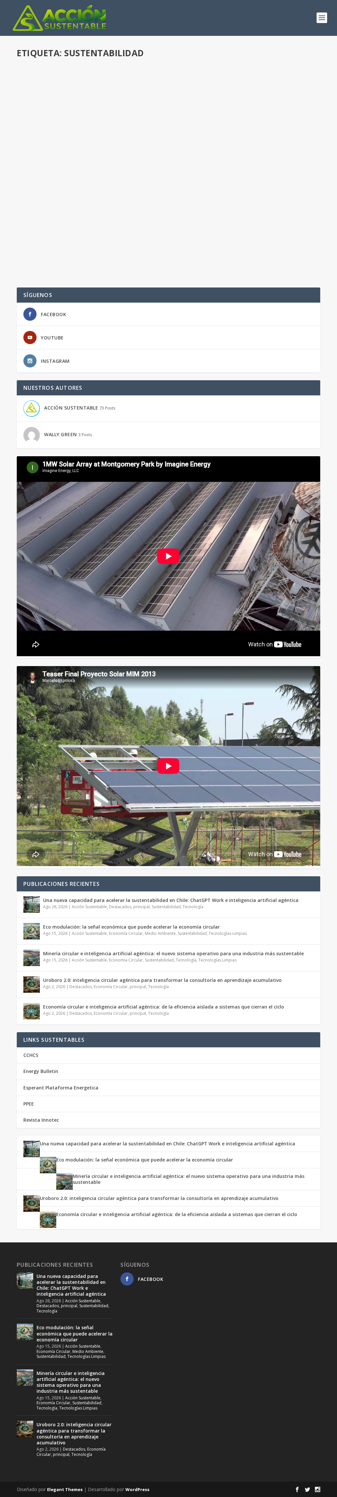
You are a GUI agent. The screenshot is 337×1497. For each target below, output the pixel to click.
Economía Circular (126, 933)
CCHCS (30, 1055)
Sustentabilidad (166, 907)
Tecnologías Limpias (228, 933)
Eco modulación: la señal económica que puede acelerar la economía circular (131, 927)
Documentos (111, 225)
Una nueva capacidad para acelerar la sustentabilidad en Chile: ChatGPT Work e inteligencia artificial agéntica (170, 900)
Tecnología (193, 907)
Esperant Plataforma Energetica (60, 1088)
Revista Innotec (41, 1120)
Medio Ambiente (160, 933)
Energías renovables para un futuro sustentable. (100, 147)
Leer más (38, 116)
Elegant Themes (65, 1489)
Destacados (108, 83)
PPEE (28, 1104)
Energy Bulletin (40, 1071)
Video (126, 83)
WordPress (137, 1489)
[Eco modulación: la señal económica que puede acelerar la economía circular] (31, 931)
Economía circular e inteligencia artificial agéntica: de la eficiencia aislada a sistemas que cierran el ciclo (163, 1007)
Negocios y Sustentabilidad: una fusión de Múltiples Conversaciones (130, 214)
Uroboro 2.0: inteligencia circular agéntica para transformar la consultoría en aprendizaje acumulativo (162, 980)
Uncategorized (112, 158)
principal (141, 907)
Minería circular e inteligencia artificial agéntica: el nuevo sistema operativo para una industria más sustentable (173, 953)
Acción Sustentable (48, 83)
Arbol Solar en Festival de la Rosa (76, 72)
